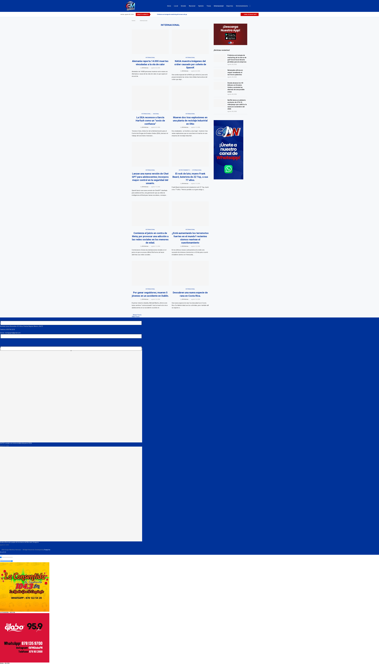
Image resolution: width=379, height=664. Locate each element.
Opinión (201, 6)
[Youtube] (239, 14)
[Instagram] (236, 14)
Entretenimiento (242, 6)
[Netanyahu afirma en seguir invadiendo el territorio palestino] (220, 73)
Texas (209, 6)
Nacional (192, 6)
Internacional (218, 6)
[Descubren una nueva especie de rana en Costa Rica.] (190, 273)
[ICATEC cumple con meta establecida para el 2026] (71, 395)
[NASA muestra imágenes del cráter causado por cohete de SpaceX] (190, 41)
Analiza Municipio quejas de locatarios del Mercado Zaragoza (19, 542)
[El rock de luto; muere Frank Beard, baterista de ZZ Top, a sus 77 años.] (190, 154)
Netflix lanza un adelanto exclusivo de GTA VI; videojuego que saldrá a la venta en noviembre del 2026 (237, 104)
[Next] (155, 14)
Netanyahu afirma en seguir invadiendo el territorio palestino (235, 72)
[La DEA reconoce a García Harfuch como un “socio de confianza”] (150, 98)
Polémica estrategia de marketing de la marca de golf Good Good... (176, 14)
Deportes (229, 6)
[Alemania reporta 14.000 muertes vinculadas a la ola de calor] (150, 41)
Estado (183, 6)
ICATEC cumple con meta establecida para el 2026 (16, 443)
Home (133, 20)
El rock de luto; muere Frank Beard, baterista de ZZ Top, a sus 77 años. (190, 176)
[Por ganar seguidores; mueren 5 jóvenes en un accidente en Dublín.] (150, 273)
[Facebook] (232, 14)
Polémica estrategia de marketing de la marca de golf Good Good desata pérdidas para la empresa (236, 58)
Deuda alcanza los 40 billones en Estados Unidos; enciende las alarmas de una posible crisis (235, 87)
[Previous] (153, 14)
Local (176, 6)
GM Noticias (145, 68)
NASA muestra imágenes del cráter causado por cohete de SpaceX (190, 64)
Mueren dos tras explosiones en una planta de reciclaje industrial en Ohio (190, 120)
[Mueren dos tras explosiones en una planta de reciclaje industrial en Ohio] (190, 98)
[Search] (258, 6)
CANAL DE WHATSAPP (250, 14)
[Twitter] (234, 14)
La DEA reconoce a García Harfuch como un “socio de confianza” (150, 120)
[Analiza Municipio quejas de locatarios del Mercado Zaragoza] (71, 494)
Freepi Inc (47, 550)
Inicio (169, 6)
